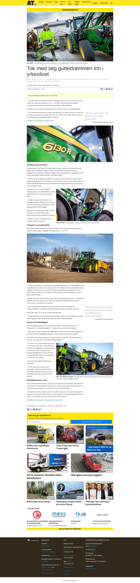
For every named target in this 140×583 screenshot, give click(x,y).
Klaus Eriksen (46, 546)
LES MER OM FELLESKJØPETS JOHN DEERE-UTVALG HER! (44, 400)
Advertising (67, 574)
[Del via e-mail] (109, 89)
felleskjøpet (42, 406)
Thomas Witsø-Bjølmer (49, 552)
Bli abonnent (104, 3)
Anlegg (41, 2)
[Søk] (111, 3)
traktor (50, 406)
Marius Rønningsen (69, 555)
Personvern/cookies (48, 573)
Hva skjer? (70, 3)
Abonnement (86, 2)
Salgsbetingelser (69, 567)
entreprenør (32, 406)
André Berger (68, 549)
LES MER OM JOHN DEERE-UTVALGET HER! (40, 121)
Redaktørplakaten (47, 569)
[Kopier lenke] (112, 89)
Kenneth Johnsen (91, 568)
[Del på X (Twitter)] (104, 89)
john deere (58, 406)
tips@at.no (53, 555)
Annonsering (67, 571)
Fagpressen (45, 561)
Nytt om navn (62, 3)
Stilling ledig (77, 3)
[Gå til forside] (31, 3)
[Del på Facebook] (101, 89)
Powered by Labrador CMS (70, 580)
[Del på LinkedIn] (106, 89)
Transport (49, 2)
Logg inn (95, 3)
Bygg (56, 2)
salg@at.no (70, 561)
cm (65, 406)
